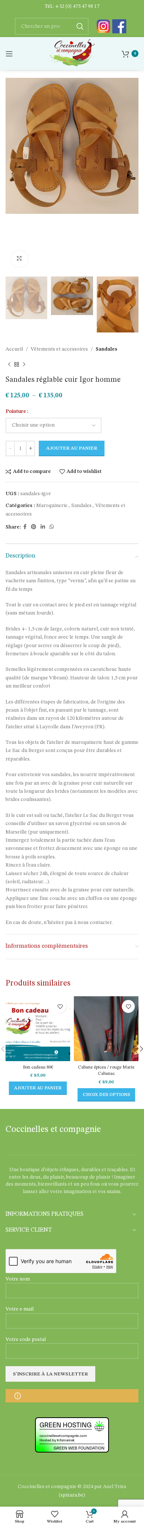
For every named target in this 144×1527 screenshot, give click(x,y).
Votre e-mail (20, 1309)
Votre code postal (26, 1339)
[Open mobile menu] (9, 53)
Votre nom (18, 1279)
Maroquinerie (52, 505)
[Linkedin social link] (42, 527)
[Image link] (103, 26)
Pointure (16, 411)
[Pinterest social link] (33, 527)
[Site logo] (72, 53)
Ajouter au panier (71, 448)
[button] (38, 1088)
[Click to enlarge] (19, 259)
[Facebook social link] (25, 527)
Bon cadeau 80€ (38, 1067)
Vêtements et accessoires (59, 349)
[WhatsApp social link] (51, 527)
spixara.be (72, 1495)
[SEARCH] (80, 26)
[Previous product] (9, 364)
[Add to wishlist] (60, 1006)
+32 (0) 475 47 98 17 (77, 6)
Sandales (106, 349)
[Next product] (24, 364)
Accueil (14, 349)
